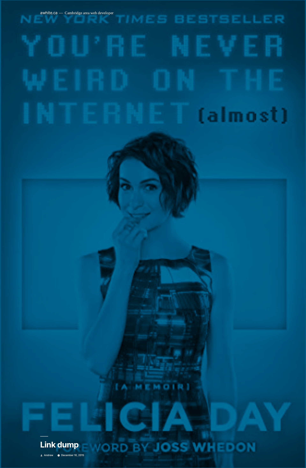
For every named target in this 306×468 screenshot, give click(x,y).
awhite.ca (49, 12)
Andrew (48, 455)
